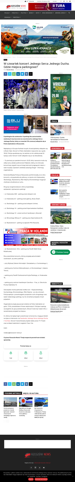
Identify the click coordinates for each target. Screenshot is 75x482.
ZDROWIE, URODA (60, 13)
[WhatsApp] (14, 74)
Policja (55, 175)
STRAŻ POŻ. (15, 13)
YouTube (7, 321)
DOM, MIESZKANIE (47, 13)
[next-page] (8, 421)
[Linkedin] (18, 74)
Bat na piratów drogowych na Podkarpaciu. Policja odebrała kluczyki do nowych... (64, 193)
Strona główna (7, 57)
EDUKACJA (7, 17)
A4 (51, 158)
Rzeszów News (10, 69)
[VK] (26, 74)
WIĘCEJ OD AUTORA (31, 393)
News (14, 57)
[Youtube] (70, 1)
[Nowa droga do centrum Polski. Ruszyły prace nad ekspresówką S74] (66, 155)
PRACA (54, 121)
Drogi (63, 158)
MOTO (37, 13)
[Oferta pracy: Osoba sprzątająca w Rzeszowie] (60, 130)
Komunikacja (57, 148)
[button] (69, 13)
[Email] (31, 74)
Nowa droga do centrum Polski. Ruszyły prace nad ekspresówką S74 (66, 164)
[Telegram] (22, 74)
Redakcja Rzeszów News (56, 311)
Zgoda (31, 479)
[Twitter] (67, 1)
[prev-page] (5, 421)
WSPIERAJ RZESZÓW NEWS (60, 243)
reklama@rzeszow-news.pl (42, 463)
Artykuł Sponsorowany (56, 232)
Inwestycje (53, 302)
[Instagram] (64, 1)
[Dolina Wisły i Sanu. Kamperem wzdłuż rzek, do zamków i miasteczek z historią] (60, 216)
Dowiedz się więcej (41, 479)
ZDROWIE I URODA (58, 205)
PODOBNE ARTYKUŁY (13, 393)
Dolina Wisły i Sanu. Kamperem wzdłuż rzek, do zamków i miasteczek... (59, 228)
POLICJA (6, 13)
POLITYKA (23, 13)
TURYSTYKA (16, 17)
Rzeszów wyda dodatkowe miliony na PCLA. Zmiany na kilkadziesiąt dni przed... (59, 307)
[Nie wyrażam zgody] (73, 476)
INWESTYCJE (57, 284)
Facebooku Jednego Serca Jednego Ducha (34, 318)
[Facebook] (61, 1)
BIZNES (31, 13)
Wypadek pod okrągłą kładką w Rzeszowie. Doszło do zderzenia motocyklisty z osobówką (25, 412)
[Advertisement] (25, 370)
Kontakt (55, 1)
